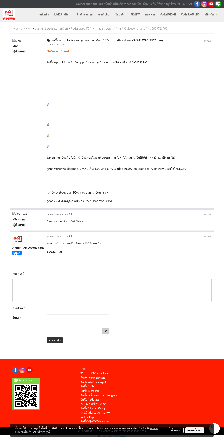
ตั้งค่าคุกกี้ (176, 430)
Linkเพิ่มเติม (61, 14)
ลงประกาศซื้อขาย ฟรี (93, 404)
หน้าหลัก (44, 14)
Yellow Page (87, 417)
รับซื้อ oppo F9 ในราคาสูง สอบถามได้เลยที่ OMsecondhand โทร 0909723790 (119, 28)
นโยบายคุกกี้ (43, 431)
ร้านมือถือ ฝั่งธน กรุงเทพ (95, 412)
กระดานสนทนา (22, 28)
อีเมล (16, 317)
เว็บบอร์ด (120, 14)
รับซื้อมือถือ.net (89, 399)
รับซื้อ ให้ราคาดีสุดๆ (92, 408)
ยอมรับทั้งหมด (194, 430)
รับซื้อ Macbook (89, 390)
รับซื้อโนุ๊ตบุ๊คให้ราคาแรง (95, 421)
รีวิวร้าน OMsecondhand (94, 373)
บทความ (150, 14)
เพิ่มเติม (210, 14)
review (135, 14)
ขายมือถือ (103, 14)
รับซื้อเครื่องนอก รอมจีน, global (99, 395)
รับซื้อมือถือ (87, 386)
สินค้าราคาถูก (85, 14)
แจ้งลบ (207, 41)
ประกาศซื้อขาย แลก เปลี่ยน (51, 28)
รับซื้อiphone (168, 14)
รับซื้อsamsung (190, 14)
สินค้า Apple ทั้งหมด (92, 377)
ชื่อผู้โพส (18, 308)
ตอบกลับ (56, 340)
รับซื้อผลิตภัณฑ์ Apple (93, 382)
